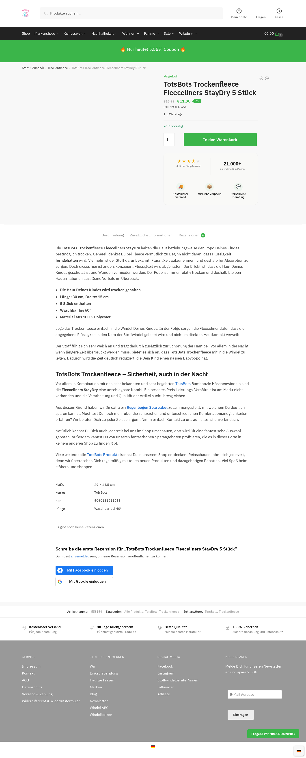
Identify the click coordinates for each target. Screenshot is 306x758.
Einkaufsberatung (104, 673)
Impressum (31, 666)
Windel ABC (99, 707)
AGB (25, 680)
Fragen (261, 17)
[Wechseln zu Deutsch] (298, 751)
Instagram (165, 673)
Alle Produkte (133, 612)
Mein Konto (239, 17)
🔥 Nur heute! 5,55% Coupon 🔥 (153, 49)
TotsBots (183, 383)
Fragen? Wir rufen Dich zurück (273, 734)
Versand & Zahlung (37, 694)
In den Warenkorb (220, 139)
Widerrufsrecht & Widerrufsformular (51, 701)
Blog (93, 694)
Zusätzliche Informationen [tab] (151, 235)
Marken (96, 687)
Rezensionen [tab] (189, 235)
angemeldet (80, 556)
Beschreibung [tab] (113, 235)
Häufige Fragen (102, 680)
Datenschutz (32, 687)
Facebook (165, 666)
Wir (92, 666)
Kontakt (28, 673)
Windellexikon (101, 714)
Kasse (279, 17)
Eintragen (240, 715)
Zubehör (38, 68)
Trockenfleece (58, 68)
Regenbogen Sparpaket (147, 407)
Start (25, 68)
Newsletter (99, 701)
